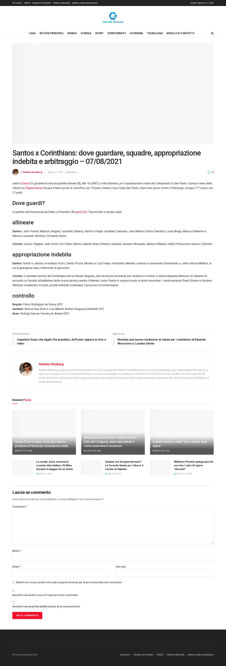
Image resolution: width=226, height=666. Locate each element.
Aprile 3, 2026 (45, 474)
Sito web (121, 566)
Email (16, 566)
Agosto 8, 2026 (24, 451)
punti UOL (82, 212)
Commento (20, 506)
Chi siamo (17, 3)
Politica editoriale (61, 3)
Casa (32, 33)
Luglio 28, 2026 (93, 451)
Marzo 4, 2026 (114, 474)
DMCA (27, 3)
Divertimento (117, 33)
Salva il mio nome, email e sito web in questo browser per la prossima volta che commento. (69, 582)
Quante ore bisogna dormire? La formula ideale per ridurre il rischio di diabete (124, 465)
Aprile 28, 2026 (161, 451)
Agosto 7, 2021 (55, 172)
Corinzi (25, 183)
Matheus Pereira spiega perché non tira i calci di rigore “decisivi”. (193, 465)
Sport (99, 33)
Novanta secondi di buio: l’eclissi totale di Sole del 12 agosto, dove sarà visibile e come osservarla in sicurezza (110, 442)
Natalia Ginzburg (32, 172)
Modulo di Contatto (41, 3)
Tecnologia (155, 33)
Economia (136, 33)
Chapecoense (33, 188)
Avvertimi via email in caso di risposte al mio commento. (45, 595)
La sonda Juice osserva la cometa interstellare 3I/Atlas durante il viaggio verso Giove (54, 465)
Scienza (86, 33)
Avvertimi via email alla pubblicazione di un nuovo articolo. (46, 606)
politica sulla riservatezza (84, 3)
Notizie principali (52, 33)
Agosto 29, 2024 (184, 474)
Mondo (72, 33)
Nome (17, 550)
